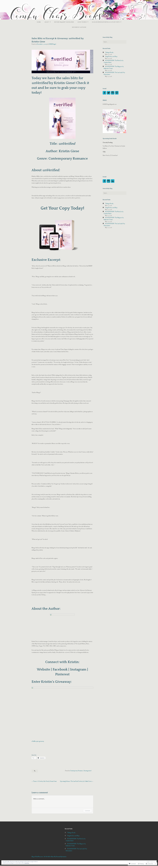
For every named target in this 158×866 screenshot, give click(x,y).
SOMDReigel (52, 44)
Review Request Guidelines (64, 22)
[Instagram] (112, 92)
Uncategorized (87, 771)
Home (39, 22)
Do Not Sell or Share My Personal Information (55, 857)
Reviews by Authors (79, 27)
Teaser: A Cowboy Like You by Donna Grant (45, 781)
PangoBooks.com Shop (111, 56)
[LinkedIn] (112, 181)
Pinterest (62, 674)
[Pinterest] (116, 92)
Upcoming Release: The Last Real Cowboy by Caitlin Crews (76, 781)
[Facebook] (104, 92)
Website (43, 669)
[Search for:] (114, 42)
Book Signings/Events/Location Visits (106, 22)
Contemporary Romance (76, 771)
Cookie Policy (26, 863)
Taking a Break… (109, 52)
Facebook (60, 669)
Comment (87, 810)
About (46, 22)
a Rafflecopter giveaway (38, 741)
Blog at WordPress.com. (37, 857)
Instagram (78, 669)
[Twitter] (108, 92)
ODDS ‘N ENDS (82, 22)
